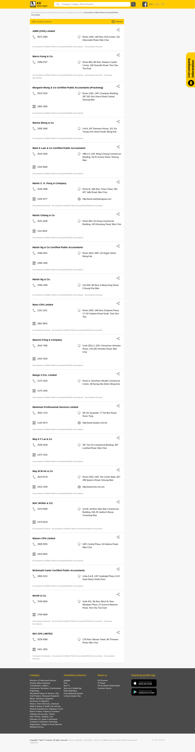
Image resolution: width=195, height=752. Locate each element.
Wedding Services (37, 727)
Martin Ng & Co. (41, 279)
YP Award (101, 683)
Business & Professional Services (53, 12)
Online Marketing (70, 691)
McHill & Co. (39, 595)
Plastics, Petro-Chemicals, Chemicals (44, 704)
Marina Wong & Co (43, 122)
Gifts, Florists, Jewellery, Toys (41, 717)
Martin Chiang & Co (43, 215)
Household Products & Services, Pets (44, 693)
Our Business (103, 680)
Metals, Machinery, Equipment (41, 699)
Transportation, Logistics (39, 686)
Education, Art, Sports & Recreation (43, 719)
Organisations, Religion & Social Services (46, 724)
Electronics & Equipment (39, 701)
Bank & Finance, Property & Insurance (45, 711)
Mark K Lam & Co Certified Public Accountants (58, 148)
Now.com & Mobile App (72, 688)
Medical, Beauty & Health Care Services (45, 706)
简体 (163, 4)
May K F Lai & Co (42, 439)
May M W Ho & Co (42, 471)
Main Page (35, 12)
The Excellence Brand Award (109, 686)
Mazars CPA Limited (43, 538)
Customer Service (104, 688)
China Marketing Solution (73, 693)
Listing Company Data (72, 696)
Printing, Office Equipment (40, 683)
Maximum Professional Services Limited (55, 407)
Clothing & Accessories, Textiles (42, 714)
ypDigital (67, 680)
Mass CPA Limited (42, 304)
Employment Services (74, 12)
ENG (151, 4)
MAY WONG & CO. (42, 503)
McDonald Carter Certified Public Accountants (58, 570)
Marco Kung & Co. (42, 56)
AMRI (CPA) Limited (43, 31)
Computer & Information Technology (43, 722)
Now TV (67, 686)
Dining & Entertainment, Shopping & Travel (46, 709)
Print (65, 683)
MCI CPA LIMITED (42, 633)
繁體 (157, 4)
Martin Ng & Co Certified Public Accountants (57, 247)
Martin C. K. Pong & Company (49, 183)
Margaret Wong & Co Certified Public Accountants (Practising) (67, 87)
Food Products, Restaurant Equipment (44, 696)
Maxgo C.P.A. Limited (44, 375)
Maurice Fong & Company (47, 340)
